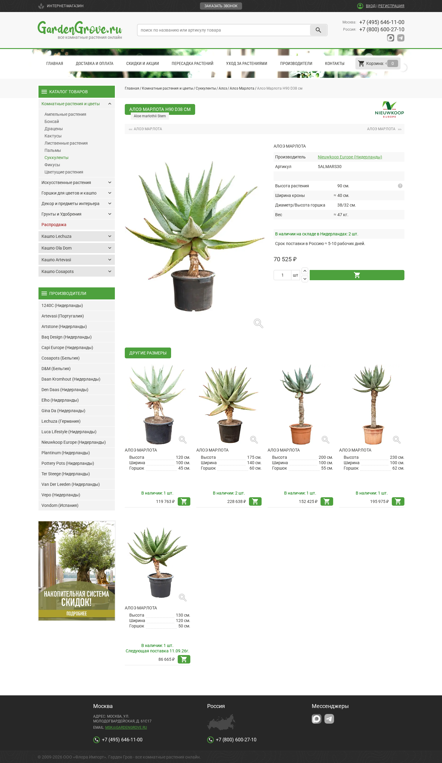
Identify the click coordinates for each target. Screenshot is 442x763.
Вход (371, 6)
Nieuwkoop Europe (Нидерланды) (350, 157)
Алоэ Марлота (242, 88)
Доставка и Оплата (94, 63)
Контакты (335, 63)
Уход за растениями (246, 63)
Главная (54, 63)
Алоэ (223, 88)
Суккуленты (206, 88)
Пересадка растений (192, 63)
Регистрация (391, 6)
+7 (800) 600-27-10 (381, 29)
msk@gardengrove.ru (126, 727)
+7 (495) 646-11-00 (381, 22)
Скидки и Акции (142, 63)
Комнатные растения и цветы (167, 88)
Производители (296, 63)
